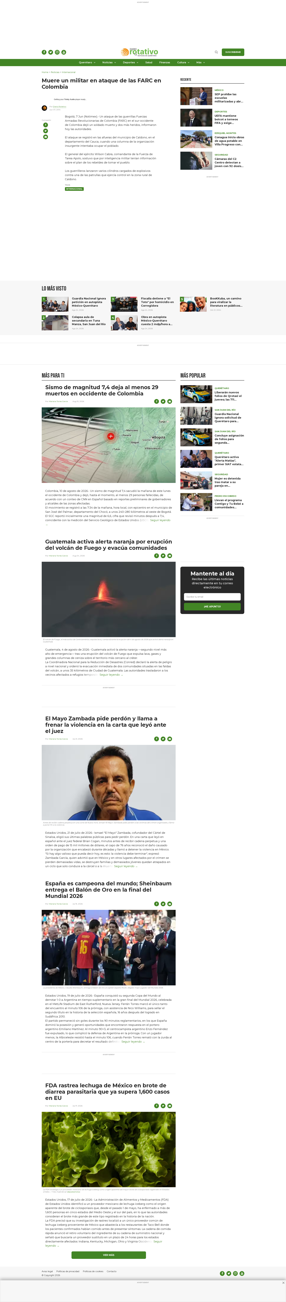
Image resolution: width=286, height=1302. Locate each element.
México (219, 90)
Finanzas (164, 62)
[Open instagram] (57, 52)
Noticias (107, 62)
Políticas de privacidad (67, 1271)
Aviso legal (47, 1271)
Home (45, 72)
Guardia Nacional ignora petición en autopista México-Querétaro (89, 302)
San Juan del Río (225, 410)
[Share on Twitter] (45, 131)
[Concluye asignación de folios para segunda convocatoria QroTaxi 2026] (196, 437)
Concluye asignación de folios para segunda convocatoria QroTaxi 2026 (229, 443)
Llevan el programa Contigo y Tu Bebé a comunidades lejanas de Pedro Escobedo (229, 507)
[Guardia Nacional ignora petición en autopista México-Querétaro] (55, 304)
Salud (148, 62)
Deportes (129, 62)
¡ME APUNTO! (212, 606)
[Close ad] (283, 1283)
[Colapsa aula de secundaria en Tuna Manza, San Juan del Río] (55, 322)
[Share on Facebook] (45, 125)
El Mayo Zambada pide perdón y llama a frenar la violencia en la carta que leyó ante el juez (105, 724)
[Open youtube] (63, 52)
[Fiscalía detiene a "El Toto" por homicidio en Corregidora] (124, 304)
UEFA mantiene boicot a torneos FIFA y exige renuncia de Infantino (226, 123)
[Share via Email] (45, 136)
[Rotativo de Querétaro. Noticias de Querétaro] (139, 52)
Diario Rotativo (59, 106)
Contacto (111, 1271)
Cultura (181, 62)
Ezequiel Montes (225, 133)
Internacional (68, 72)
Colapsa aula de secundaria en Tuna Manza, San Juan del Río (89, 320)
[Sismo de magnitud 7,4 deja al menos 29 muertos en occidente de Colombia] (109, 445)
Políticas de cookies (93, 1271)
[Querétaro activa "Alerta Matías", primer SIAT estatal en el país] (196, 458)
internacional (74, 189)
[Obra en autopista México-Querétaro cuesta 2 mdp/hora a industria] (124, 322)
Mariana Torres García (58, 401)
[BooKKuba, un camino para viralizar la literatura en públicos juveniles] (193, 304)
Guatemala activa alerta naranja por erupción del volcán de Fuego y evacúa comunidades (108, 544)
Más (199, 62)
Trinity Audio (69, 99)
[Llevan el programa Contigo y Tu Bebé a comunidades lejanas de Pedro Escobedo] (196, 501)
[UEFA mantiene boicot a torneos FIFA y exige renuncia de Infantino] (196, 117)
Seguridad (221, 155)
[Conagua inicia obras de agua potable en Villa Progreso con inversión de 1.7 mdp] (196, 138)
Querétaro (85, 62)
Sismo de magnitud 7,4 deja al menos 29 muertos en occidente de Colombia (101, 390)
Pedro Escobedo (225, 496)
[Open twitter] (50, 52)
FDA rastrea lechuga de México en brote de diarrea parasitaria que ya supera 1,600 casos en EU (107, 1091)
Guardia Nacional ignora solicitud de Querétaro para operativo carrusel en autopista (228, 421)
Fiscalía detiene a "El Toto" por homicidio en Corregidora (157, 302)
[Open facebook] (44, 52)
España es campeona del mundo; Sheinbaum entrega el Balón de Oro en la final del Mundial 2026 (108, 889)
